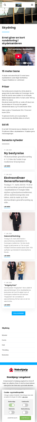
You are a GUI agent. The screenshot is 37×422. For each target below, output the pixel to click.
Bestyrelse (5, 355)
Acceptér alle (25, 418)
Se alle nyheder (18, 313)
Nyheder (4, 335)
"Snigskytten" (10, 285)
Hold (3, 345)
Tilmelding (5, 350)
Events (4, 340)
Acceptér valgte (12, 418)
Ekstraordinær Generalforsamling (18, 179)
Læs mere (7, 166)
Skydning (5, 328)
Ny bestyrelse (14, 153)
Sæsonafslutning (12, 236)
